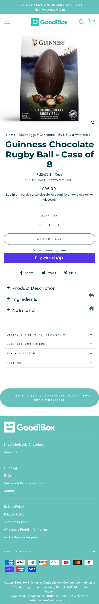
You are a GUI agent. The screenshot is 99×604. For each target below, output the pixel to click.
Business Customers (26, 343)
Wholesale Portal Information (25, 529)
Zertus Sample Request (21, 537)
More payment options (50, 250)
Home (10, 134)
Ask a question (21, 353)
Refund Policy (14, 506)
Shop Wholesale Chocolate (24, 444)
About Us (10, 452)
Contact (9, 490)
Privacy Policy (14, 514)
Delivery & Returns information (37, 334)
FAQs (8, 475)
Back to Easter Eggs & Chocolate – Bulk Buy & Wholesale (52, 398)
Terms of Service (16, 522)
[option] (49, 6)
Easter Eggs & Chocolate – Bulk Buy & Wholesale (54, 134)
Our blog (10, 468)
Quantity (49, 215)
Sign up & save (18, 551)
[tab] (49, 287)
